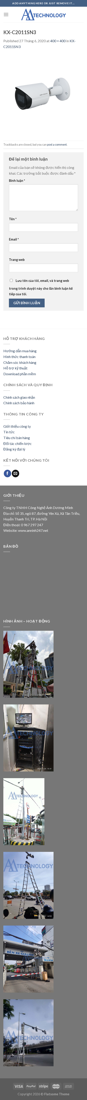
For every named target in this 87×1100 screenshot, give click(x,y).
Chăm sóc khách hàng (19, 362)
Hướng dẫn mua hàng (20, 351)
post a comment (57, 144)
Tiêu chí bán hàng (16, 438)
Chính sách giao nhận (19, 397)
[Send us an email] (15, 473)
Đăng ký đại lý (14, 449)
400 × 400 (58, 41)
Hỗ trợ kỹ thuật (15, 368)
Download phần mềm (19, 374)
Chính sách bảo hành (18, 403)
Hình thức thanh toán (19, 356)
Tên (13, 219)
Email (14, 239)
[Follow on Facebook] (7, 473)
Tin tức (9, 432)
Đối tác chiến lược (17, 443)
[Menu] (6, 14)
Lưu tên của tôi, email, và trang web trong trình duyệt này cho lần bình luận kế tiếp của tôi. (41, 287)
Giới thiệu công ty (17, 426)
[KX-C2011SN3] (43, 94)
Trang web (17, 260)
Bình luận (17, 180)
